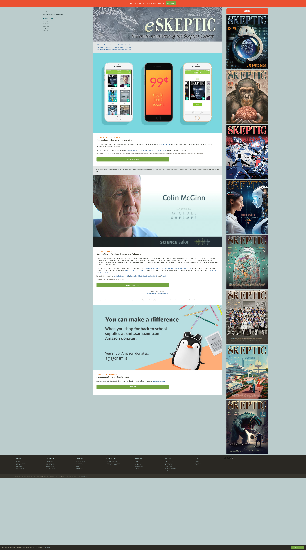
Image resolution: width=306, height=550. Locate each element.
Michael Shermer (163, 293)
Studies (137, 461)
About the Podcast (80, 461)
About (136, 463)
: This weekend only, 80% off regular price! (113, 44)
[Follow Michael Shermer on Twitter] (228, 458)
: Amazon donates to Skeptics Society (114, 49)
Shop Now (133, 387)
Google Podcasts (80, 470)
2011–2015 (46, 26)
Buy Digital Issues (50, 468)
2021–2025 (46, 21)
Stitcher (146, 276)
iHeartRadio (153, 276)
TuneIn (163, 276)
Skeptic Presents (153, 295)
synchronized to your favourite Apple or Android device (146, 150)
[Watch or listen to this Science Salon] (157, 211)
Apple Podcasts (119, 276)
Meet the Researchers (140, 464)
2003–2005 (46, 31)
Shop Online (197, 461)
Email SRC (137, 470)
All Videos (163, 295)
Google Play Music (136, 276)
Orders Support (169, 466)
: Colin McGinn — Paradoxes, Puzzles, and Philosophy (114, 47)
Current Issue (49, 461)
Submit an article (50, 470)
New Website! (171, 3)
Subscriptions (198, 463)
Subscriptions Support (170, 468)
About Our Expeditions (111, 461)
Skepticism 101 (20, 468)
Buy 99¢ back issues (133, 159)
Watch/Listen (79, 463)
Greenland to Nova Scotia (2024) (113, 463)
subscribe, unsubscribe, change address (53, 14)
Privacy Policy (84, 476)
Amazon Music (79, 468)
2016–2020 (46, 23)
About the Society (20, 463)
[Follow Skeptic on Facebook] (225, 458)
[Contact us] (232, 458)
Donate (247, 11)
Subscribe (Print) (50, 463)
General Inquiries (169, 463)
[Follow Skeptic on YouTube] (230, 458)
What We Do (19, 464)
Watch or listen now (133, 285)
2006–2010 (46, 28)
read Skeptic (46, 12)
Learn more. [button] (47, 547)
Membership (19, 466)
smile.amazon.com (159, 381)
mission (176, 300)
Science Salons (151, 293)
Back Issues (197, 464)
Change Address (169, 470)
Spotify (127, 276)
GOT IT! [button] (297, 547)
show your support (134, 300)
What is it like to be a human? (135, 270)
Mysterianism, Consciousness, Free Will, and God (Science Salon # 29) (167, 268)
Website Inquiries (169, 464)
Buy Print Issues (50, 466)
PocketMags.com (165, 144)
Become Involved (139, 466)
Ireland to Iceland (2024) (111, 464)
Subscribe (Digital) (50, 464)
